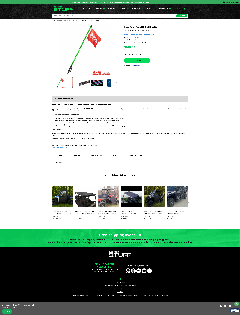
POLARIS (86, 9)
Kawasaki (59, 20)
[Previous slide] (51, 189)
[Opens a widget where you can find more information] (7, 311)
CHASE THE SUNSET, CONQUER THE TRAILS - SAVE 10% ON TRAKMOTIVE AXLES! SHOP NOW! (111, 2)
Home (54, 20)
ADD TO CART (137, 60)
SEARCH (182, 15)
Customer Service (120, 289)
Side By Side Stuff (13, 305)
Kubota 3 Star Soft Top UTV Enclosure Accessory (151, 295)
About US (120, 292)
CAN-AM (99, 9)
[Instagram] (226, 306)
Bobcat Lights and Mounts (95, 295)
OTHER (149, 9)
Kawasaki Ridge (67, 20)
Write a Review (145, 30)
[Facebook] (221, 306)
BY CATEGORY (163, 9)
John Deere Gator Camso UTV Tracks (119, 295)
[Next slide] (187, 189)
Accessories (76, 20)
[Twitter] (230, 306)
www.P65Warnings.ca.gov (59, 147)
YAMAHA (111, 9)
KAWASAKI (136, 9)
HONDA (123, 9)
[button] (235, 310)
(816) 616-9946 (232, 2)
